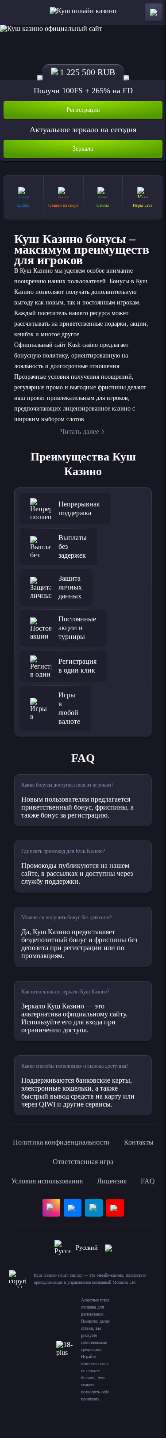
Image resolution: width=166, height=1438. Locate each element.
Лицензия (112, 1181)
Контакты (139, 1142)
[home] (83, 12)
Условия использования (47, 1181)
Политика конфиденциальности (61, 1142)
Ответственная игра (83, 1161)
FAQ (148, 1181)
